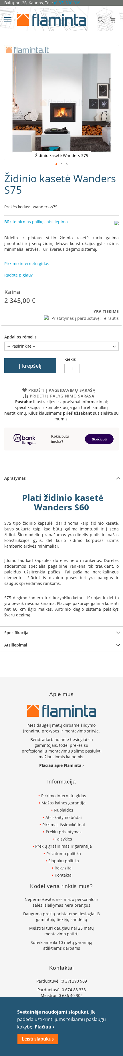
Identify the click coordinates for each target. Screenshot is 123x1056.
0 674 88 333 (74, 989)
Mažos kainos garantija (63, 803)
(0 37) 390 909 (67, 2)
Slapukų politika (63, 860)
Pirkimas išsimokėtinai (63, 824)
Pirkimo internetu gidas (63, 795)
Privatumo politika (63, 853)
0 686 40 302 (71, 995)
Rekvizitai (64, 868)
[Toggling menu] (7, 19)
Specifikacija (16, 632)
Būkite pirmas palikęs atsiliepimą (36, 221)
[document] (61, 1026)
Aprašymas (15, 478)
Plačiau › (44, 1027)
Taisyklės (63, 839)
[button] (56, 164)
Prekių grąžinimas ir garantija (63, 846)
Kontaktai (64, 875)
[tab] (61, 478)
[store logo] (51, 20)
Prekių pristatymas (64, 831)
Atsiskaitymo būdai (63, 817)
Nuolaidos (63, 810)
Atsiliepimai (15, 645)
